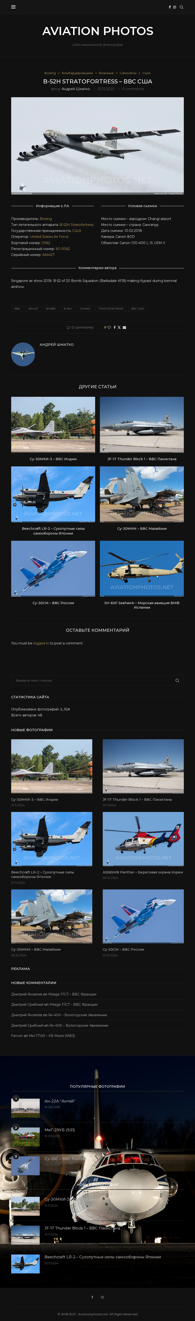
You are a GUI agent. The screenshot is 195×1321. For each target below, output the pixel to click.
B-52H (65, 225)
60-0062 (63, 249)
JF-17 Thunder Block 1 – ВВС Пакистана (141, 459)
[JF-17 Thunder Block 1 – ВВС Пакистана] (142, 425)
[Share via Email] (124, 327)
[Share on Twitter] (119, 327)
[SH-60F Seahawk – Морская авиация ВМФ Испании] (142, 569)
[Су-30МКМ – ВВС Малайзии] (142, 494)
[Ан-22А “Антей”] (25, 1108)
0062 (46, 243)
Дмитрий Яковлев (26, 994)
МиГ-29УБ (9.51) (59, 1130)
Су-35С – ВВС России (65, 1159)
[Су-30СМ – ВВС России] (53, 569)
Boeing (46, 219)
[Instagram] (174, 7)
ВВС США (137, 308)
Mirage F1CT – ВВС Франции (72, 994)
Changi (85, 308)
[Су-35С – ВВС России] (25, 1165)
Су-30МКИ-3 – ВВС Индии (53, 459)
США (76, 231)
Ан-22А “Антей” (60, 1101)
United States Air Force (49, 237)
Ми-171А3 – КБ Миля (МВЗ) (52, 1036)
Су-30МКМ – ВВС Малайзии (142, 528)
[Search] (181, 7)
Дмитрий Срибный (27, 1004)
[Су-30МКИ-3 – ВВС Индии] (53, 425)
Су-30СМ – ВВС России (53, 603)
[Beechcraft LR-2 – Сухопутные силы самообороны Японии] (53, 494)
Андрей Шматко (76, 89)
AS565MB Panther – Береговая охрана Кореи (143, 872)
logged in (41, 643)
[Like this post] (109, 327)
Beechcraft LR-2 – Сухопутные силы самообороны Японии (53, 531)
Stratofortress (82, 225)
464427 (48, 255)
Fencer (17, 1036)
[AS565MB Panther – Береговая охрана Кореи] (143, 839)
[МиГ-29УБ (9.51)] (25, 1137)
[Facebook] (170, 7)
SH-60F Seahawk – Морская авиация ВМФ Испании (142, 605)
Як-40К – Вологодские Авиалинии (77, 1015)
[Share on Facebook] (115, 327)
